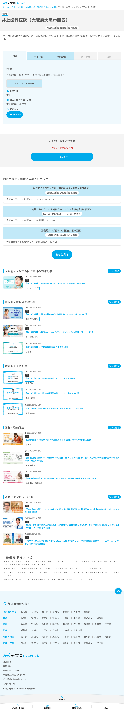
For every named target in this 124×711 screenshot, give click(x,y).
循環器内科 (30, 398)
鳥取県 (24, 636)
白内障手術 (30, 413)
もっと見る (62, 254)
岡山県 (45, 636)
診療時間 (62, 56)
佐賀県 (34, 642)
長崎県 (45, 642)
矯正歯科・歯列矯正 (34, 483)
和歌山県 (77, 630)
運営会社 (7, 661)
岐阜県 (76, 624)
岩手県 (45, 611)
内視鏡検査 (30, 465)
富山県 (34, 624)
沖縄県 (100, 642)
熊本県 (55, 642)
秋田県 (66, 611)
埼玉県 (55, 617)
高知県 (108, 636)
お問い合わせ (9, 683)
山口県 (66, 636)
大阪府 (45, 630)
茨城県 (24, 617)
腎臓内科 (29, 383)
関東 (5, 617)
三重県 (108, 624)
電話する (63, 156)
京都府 (34, 630)
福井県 (55, 624)
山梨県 (100, 617)
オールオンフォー (33, 337)
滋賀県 (24, 630)
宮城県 (55, 611)
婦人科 (28, 444)
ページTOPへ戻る (118, 591)
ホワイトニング (32, 288)
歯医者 (28, 351)
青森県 (34, 611)
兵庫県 (55, 630)
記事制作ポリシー (11, 670)
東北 (14, 611)
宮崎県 (76, 642)
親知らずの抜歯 (32, 319)
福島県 (87, 611)
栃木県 (34, 617)
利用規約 (7, 666)
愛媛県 (97, 636)
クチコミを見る (14, 114)
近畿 (5, 630)
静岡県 (87, 624)
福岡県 (24, 642)
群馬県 (45, 617)
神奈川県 (88, 617)
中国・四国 (8, 636)
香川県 (87, 636)
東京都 (76, 617)
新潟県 (24, 624)
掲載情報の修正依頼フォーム (44, 579)
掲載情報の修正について (14, 674)
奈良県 (66, 630)
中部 (5, 624)
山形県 (76, 611)
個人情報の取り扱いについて (16, 679)
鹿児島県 (88, 642)
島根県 (34, 636)
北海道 (6, 611)
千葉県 (66, 617)
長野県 (66, 624)
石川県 (45, 624)
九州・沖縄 (8, 642)
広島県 (55, 636)
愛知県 (97, 624)
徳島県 (76, 636)
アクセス (38, 56)
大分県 (66, 642)
